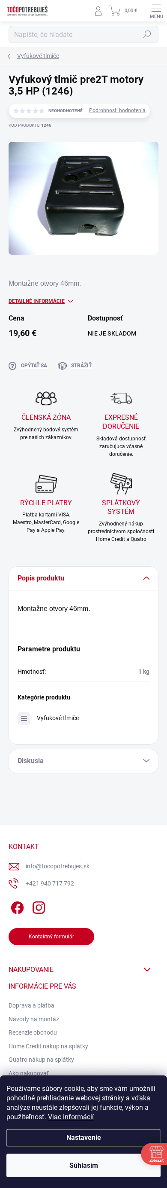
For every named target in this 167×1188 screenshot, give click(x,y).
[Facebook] (16, 905)
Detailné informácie (37, 301)
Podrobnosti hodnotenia (117, 110)
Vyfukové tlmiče (58, 718)
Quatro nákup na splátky (41, 1059)
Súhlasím (83, 1165)
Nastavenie (83, 1137)
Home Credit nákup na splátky (48, 1046)
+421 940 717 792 (50, 883)
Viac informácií (71, 1117)
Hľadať (147, 34)
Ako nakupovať (29, 1073)
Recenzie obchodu (33, 1032)
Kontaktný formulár (51, 937)
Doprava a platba (31, 1005)
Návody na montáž (34, 1019)
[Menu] (156, 10)
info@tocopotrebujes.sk (57, 866)
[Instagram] (37, 905)
